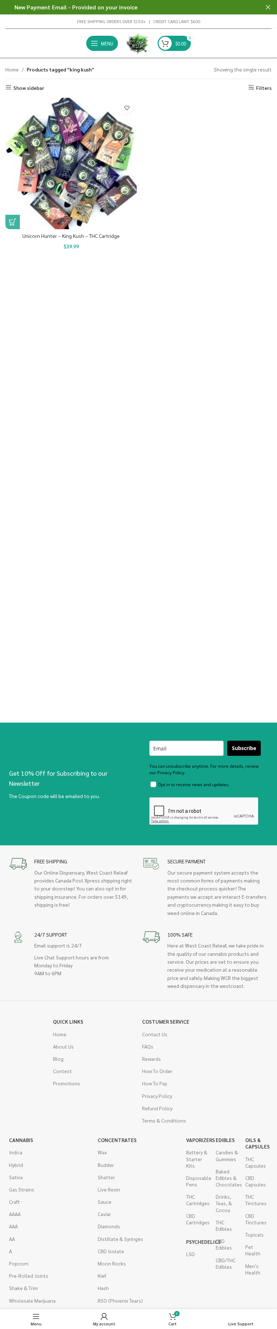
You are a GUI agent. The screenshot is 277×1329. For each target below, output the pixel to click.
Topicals (254, 1234)
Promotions (66, 1083)
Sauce (104, 1201)
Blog (58, 1058)
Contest (62, 1071)
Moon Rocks (112, 1263)
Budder (106, 1165)
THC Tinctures (256, 1199)
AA (12, 1239)
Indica (15, 1152)
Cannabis (21, 1140)
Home (12, 69)
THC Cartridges (197, 1199)
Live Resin (109, 1189)
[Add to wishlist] (126, 107)
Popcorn (18, 1263)
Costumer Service (165, 1021)
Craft (14, 1201)
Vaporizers (197, 1140)
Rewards (151, 1058)
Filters (264, 87)
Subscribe (244, 748)
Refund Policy (157, 1108)
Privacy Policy (157, 1096)
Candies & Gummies (227, 1155)
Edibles (225, 1140)
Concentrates (117, 1140)
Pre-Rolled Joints (28, 1275)
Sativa (16, 1177)
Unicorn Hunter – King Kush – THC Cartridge (71, 235)
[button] (12, 222)
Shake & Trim (23, 1288)
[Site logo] (137, 42)
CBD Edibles (224, 1244)
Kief (102, 1275)
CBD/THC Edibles (226, 1263)
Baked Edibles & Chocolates (227, 1178)
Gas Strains (21, 1189)
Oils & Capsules (256, 1143)
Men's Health (252, 1269)
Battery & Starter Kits (196, 1158)
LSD (190, 1254)
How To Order (157, 1071)
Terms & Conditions (164, 1120)
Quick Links (68, 1021)
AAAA (15, 1214)
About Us (63, 1046)
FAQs (147, 1046)
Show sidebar (28, 87)
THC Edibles (224, 1225)
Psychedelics (197, 1241)
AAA (13, 1226)
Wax (102, 1152)
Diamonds (109, 1226)
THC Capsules (255, 1162)
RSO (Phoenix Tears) (120, 1300)
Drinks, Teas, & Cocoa (224, 1203)
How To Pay (154, 1083)
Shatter (106, 1177)
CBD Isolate (111, 1251)
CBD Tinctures (256, 1218)
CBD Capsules (255, 1181)
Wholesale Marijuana (32, 1300)
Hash (103, 1288)
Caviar (104, 1214)
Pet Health (252, 1249)
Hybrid (16, 1165)
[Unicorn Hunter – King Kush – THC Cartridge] (71, 163)
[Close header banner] (268, 7)
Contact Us (154, 1034)
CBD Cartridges (197, 1218)
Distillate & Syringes (120, 1239)
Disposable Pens (197, 1181)
